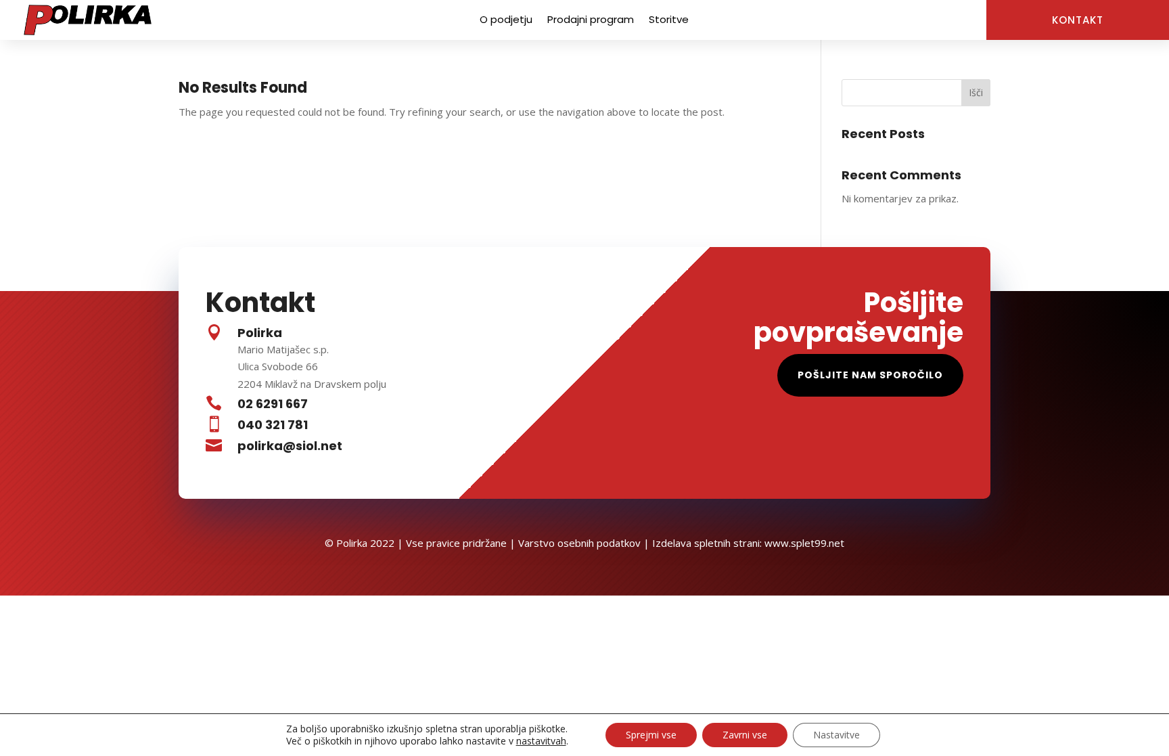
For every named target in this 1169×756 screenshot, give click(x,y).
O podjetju (506, 20)
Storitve (669, 20)
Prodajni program (590, 20)
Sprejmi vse (651, 734)
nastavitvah (541, 741)
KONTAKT (1077, 20)
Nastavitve (836, 734)
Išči (976, 92)
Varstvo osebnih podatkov (579, 543)
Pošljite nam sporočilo (870, 375)
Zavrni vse (745, 734)
